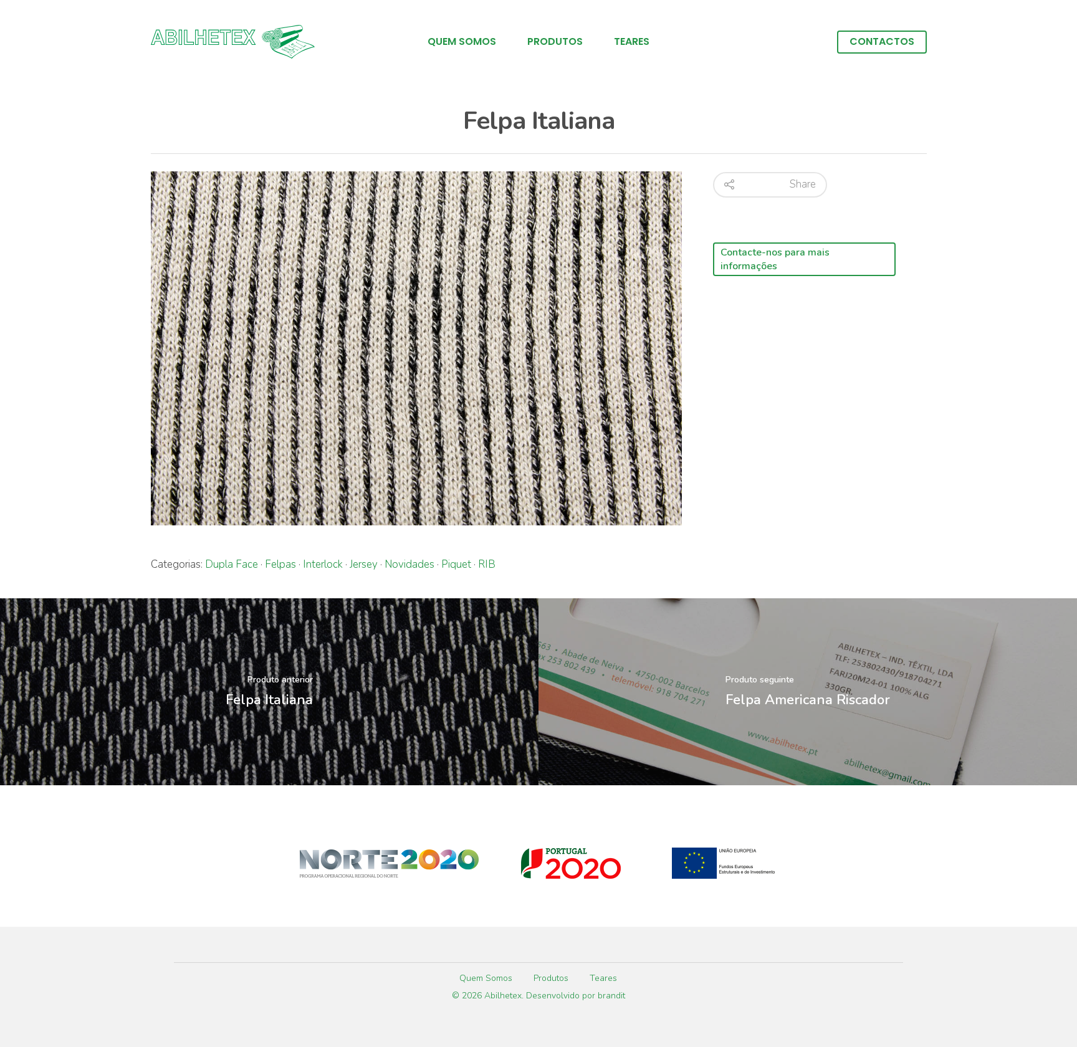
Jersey (364, 564)
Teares (631, 42)
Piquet (456, 564)
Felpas (280, 564)
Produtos (555, 42)
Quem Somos (462, 42)
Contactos (882, 42)
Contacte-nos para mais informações (775, 259)
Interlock (323, 564)
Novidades (409, 564)
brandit (611, 996)
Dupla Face (231, 564)
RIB (486, 564)
